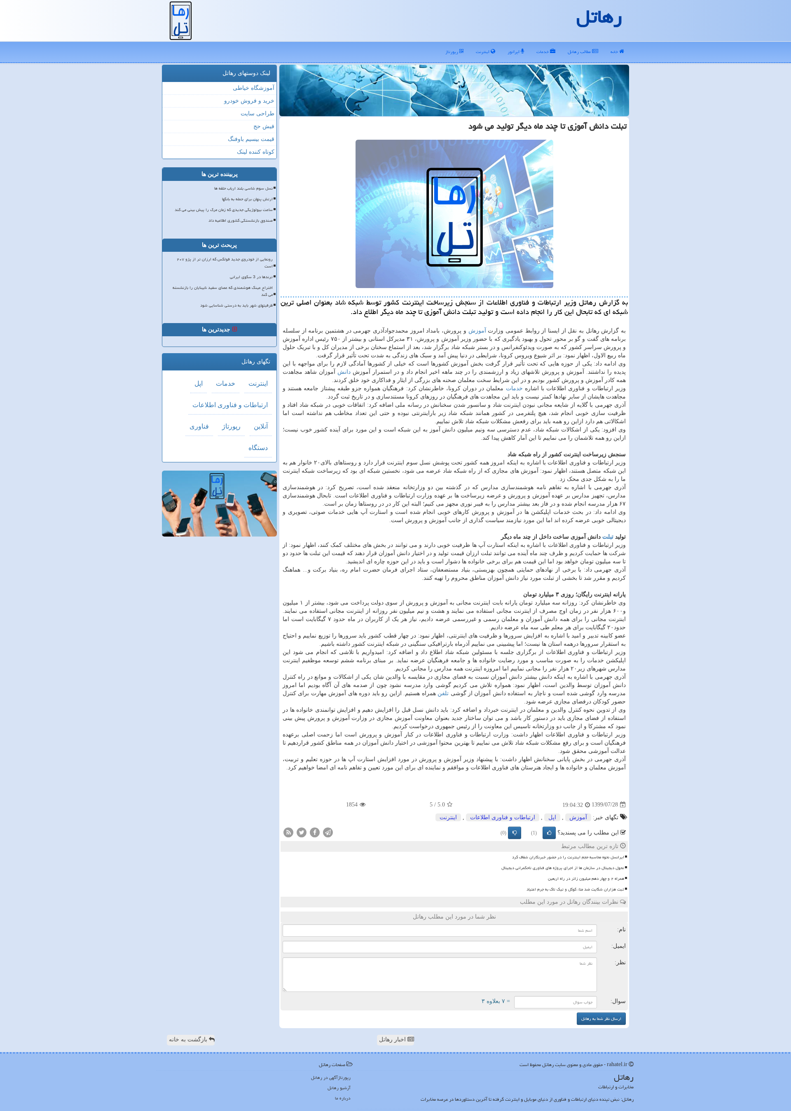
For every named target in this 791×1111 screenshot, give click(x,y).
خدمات (543, 51)
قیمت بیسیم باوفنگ (251, 139)
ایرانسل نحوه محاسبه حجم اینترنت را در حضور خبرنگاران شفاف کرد (568, 857)
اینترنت (483, 51)
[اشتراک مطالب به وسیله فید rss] (288, 832)
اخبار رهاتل (393, 1039)
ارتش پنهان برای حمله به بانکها (247, 199)
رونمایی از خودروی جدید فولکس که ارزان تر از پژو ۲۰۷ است (225, 262)
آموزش (477, 331)
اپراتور (514, 51)
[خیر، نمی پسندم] (514, 833)
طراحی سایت (257, 113)
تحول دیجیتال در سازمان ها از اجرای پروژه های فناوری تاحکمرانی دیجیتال (562, 868)
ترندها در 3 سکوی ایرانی (251, 277)
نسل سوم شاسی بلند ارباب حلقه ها (243, 188)
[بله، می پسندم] (549, 833)
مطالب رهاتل (580, 51)
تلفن (443, 693)
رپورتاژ (452, 51)
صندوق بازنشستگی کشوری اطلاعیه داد (240, 220)
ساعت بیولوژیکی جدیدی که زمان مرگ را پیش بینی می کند (224, 210)
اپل (552, 817)
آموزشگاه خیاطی (253, 88)
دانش (344, 372)
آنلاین (261, 426)
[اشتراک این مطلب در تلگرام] (328, 832)
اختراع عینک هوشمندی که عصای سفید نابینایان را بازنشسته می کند (223, 291)
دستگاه (258, 447)
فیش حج (263, 126)
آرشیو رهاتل (339, 1087)
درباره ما (343, 1098)
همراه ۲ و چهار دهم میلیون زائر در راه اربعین (586, 878)
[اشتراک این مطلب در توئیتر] (301, 832)
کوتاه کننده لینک (255, 152)
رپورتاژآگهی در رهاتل (331, 1077)
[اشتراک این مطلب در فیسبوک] (315, 832)
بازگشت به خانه (189, 1039)
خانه (615, 51)
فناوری (199, 426)
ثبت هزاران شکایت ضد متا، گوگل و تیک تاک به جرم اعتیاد (575, 889)
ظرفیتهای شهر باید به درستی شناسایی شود (236, 305)
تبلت (607, 537)
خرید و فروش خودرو (249, 101)
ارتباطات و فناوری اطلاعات (502, 817)
